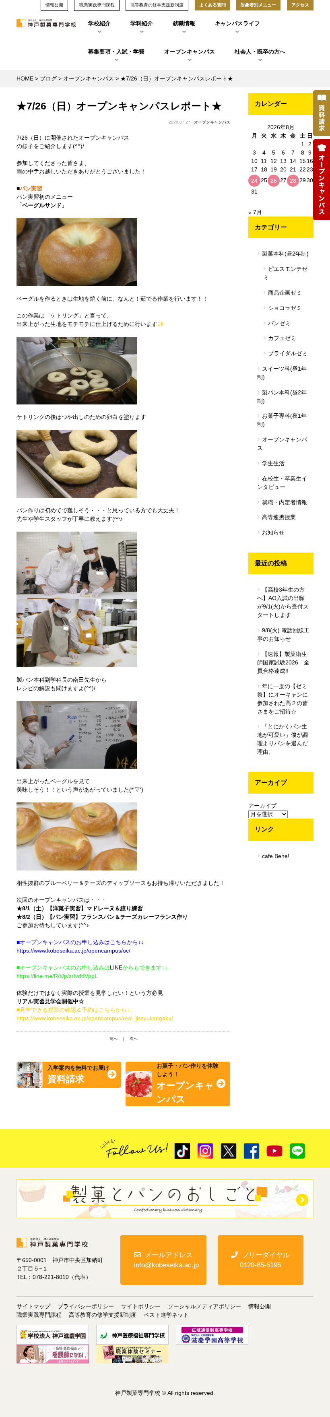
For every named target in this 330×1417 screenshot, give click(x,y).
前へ (113, 1038)
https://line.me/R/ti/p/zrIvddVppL (57, 976)
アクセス (300, 4)
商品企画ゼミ (285, 292)
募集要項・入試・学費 (116, 51)
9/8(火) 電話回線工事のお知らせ (283, 634)
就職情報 (184, 23)
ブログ (48, 78)
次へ (134, 1038)
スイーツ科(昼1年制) (282, 372)
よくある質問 (212, 4)
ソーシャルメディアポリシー (204, 1306)
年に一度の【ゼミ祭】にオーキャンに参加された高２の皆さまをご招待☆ (282, 699)
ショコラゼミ (285, 308)
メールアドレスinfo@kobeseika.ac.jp (166, 1260)
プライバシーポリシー (86, 1306)
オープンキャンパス (189, 51)
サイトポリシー (141, 1306)
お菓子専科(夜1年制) (282, 420)
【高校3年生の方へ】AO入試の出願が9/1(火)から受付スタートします (283, 602)
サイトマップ (33, 1306)
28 (293, 180)
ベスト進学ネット (166, 1315)
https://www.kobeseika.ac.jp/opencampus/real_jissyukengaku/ (94, 1018)
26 (273, 180)
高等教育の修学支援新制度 (102, 1315)
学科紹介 (141, 23)
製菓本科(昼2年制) (285, 253)
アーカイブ (262, 805)
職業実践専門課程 (39, 1315)
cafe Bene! (275, 856)
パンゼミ (279, 323)
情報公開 (259, 1306)
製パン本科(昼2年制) (282, 396)
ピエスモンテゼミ (285, 273)
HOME (24, 78)
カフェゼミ (282, 338)
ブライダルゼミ (287, 353)
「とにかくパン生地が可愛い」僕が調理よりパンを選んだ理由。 (282, 739)
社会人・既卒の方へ (260, 51)
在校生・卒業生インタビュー (282, 482)
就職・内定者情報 (284, 502)
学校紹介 (99, 23)
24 (254, 180)
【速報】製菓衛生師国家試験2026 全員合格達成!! (283, 662)
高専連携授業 (279, 517)
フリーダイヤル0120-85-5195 (265, 1260)
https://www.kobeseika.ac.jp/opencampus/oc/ (73, 950)
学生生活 (273, 463)
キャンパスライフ (237, 23)
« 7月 (255, 212)
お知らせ (273, 532)
